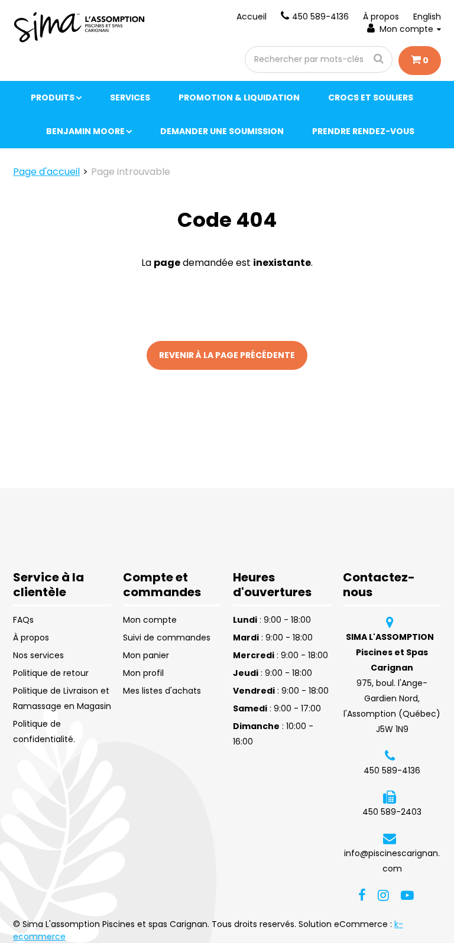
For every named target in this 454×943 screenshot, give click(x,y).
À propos (381, 16)
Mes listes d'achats (162, 691)
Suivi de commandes (166, 637)
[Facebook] (362, 894)
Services (130, 97)
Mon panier (146, 655)
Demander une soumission (222, 131)
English (427, 16)
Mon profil (143, 673)
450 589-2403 (391, 812)
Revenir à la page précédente (227, 355)
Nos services (38, 655)
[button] (419, 60)
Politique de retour (51, 673)
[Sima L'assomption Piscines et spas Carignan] (80, 27)
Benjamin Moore (85, 131)
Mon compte (406, 29)
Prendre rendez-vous (363, 131)
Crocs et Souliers (370, 97)
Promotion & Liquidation (239, 97)
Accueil (251, 16)
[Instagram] (383, 894)
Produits (52, 97)
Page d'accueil (46, 171)
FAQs (23, 620)
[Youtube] (407, 894)
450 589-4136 (320, 16)
